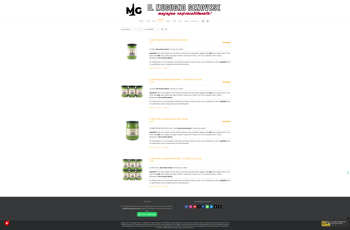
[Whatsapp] (207, 206)
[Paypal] (203, 206)
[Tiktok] (215, 206)
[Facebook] (186, 206)
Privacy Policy (185, 222)
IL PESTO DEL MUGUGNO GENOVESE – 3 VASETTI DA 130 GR (175, 79)
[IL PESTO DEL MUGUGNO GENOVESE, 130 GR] (132, 51)
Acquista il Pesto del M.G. (156, 68)
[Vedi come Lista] (166, 29)
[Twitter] (219, 206)
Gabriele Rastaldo (156, 222)
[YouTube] (194, 206)
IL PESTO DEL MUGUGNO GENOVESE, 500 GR (168, 119)
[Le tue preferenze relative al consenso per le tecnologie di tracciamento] (348, 172)
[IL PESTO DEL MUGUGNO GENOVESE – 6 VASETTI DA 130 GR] (132, 170)
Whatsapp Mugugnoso (176, 222)
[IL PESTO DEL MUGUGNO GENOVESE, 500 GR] (132, 130)
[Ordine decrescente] (141, 29)
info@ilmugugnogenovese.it (131, 208)
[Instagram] (190, 206)
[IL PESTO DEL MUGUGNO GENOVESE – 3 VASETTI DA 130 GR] (132, 91)
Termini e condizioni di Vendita (196, 222)
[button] (208, 21)
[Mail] (199, 206)
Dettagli (167, 68)
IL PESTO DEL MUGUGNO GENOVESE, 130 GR (168, 40)
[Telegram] (211, 206)
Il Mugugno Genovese (136, 222)
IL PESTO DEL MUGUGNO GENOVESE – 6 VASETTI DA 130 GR (175, 158)
